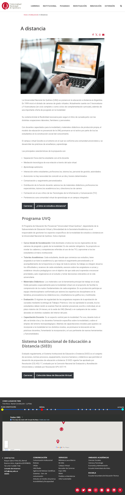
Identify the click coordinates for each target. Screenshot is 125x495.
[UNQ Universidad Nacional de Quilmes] (11, 5)
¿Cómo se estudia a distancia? (51, 206)
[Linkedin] (114, 490)
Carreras (35, 6)
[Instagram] (95, 490)
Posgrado (65, 6)
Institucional (50, 6)
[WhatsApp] (100, 35)
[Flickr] (101, 490)
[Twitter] (96, 35)
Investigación (80, 6)
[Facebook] (93, 35)
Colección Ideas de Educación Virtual (54, 375)
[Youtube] (89, 490)
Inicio (26, 15)
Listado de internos (12, 468)
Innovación (95, 6)
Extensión (110, 6)
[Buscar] (121, 6)
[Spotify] (107, 490)
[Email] (103, 35)
